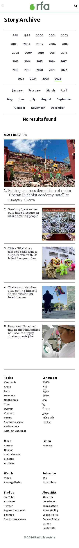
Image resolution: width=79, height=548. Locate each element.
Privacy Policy (50, 510)
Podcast (47, 445)
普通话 (46, 382)
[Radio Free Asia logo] (39, 6)
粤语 (44, 386)
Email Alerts (49, 482)
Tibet (7, 404)
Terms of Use (50, 506)
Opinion (8, 450)
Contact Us (48, 528)
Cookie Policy (50, 514)
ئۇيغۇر (45, 413)
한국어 (46, 395)
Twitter (8, 506)
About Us (47, 497)
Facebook (9, 501)
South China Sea (13, 422)
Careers (47, 523)
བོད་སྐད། (46, 408)
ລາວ (44, 400)
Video (7, 478)
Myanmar (9, 395)
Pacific (8, 417)
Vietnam (9, 413)
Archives (9, 463)
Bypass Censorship (15, 510)
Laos (7, 391)
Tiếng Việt (48, 417)
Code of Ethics (50, 519)
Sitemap (9, 514)
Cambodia (10, 382)
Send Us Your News (15, 519)
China (7, 386)
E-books (9, 458)
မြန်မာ (45, 391)
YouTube (9, 497)
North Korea (11, 400)
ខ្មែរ (43, 404)
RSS (44, 478)
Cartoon (8, 445)
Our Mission (49, 501)
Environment (11, 426)
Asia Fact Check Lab (15, 430)
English (46, 422)
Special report (12, 454)
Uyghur (8, 408)
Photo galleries (13, 482)
